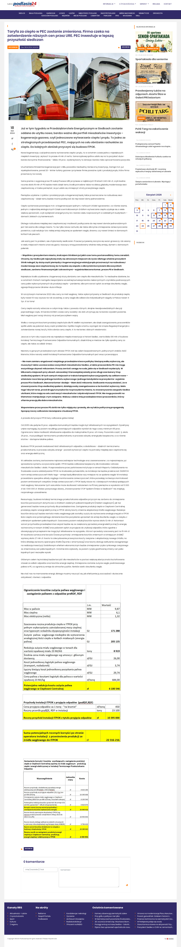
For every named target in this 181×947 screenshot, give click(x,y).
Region (141, 49)
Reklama (156, 4)
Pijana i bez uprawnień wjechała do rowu (112, 927)
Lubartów (95, 15)
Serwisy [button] (143, 4)
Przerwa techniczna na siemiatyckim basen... (155, 919)
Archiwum (13, 47)
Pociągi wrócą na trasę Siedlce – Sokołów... (113, 924)
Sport (12, 919)
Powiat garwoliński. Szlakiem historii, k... (154, 916)
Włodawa (127, 15)
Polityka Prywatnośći (50, 939)
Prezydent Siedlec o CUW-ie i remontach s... (155, 927)
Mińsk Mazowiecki (127, 13)
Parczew (107, 15)
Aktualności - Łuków (18, 913)
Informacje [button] (108, 4)
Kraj (138, 15)
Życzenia (70, 916)
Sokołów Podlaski (49, 15)
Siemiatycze (144, 13)
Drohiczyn (157, 13)
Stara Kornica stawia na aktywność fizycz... (155, 924)
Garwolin (50, 13)
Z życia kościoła (17, 916)
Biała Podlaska (35, 13)
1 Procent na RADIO (74, 924)
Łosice (62, 13)
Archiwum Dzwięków (75, 919)
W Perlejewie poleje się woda (149, 921)
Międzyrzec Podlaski (88, 13)
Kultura (142, 80)
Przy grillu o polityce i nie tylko (107, 916)
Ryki (117, 15)
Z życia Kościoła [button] (127, 4)
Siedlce (22, 13)
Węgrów (66, 15)
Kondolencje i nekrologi (76, 913)
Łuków (10, 4)
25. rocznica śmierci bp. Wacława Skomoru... (113, 921)
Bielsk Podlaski (80, 15)
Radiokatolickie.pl (73, 921)
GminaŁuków (152, 49)
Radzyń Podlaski (108, 13)
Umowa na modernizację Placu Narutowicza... (155, 913)
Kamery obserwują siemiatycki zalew (111, 913)
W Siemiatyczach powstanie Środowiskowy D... (113, 919)
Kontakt (168, 4)
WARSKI (171, 939)
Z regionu (14, 924)
